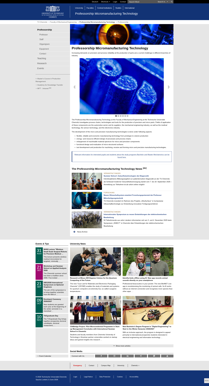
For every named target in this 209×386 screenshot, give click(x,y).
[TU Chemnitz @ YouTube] (167, 356)
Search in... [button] (162, 2)
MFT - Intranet (44, 88)
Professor (43, 35)
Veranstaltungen (112, 173)
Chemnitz (134, 365)
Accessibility (134, 377)
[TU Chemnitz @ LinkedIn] (127, 356)
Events (40, 68)
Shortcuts (105, 2)
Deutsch (95, 2)
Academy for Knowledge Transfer (50, 85)
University (120, 365)
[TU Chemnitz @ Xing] (141, 356)
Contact (123, 2)
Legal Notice (88, 377)
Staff (41, 39)
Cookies (120, 377)
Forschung (109, 193)
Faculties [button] (90, 8)
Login (115, 2)
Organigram (44, 44)
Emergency (77, 365)
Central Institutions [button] (104, 8)
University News (78, 244)
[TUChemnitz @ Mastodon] (154, 356)
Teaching (41, 58)
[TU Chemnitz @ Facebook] (101, 356)
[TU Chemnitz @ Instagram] (114, 356)
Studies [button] (118, 8)
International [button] (129, 8)
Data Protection (104, 377)
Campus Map (105, 365)
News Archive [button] (82, 232)
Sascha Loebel (41, 380)
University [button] (79, 8)
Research (42, 63)
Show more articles (123, 346)
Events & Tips (42, 244)
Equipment (44, 49)
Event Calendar (45, 356)
